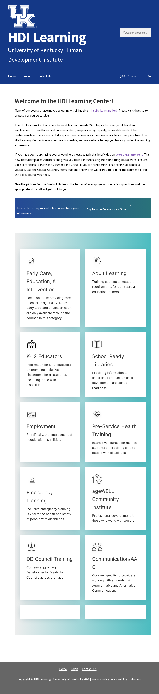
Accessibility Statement (126, 679)
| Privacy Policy (99, 679)
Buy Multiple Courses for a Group (107, 209)
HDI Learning (47, 37)
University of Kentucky (68, 679)
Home (12, 76)
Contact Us (44, 76)
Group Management (129, 155)
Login (26, 76)
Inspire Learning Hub (104, 111)
